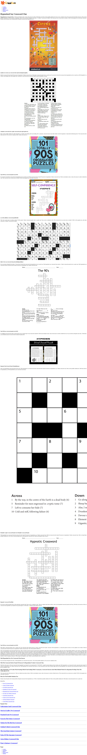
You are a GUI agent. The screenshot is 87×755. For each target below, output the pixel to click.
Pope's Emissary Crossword (8, 743)
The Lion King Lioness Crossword (10, 731)
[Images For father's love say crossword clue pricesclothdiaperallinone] (43, 241)
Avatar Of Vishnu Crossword (8, 685)
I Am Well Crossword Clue (8, 687)
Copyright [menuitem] (5, 7)
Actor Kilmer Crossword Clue (9, 739)
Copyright (5, 750)
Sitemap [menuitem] (4, 11)
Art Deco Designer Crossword (8, 699)
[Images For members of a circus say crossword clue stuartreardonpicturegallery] (43, 46)
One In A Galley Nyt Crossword (10, 710)
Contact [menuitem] (4, 6)
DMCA (4, 751)
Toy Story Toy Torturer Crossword (9, 693)
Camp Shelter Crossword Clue (8, 701)
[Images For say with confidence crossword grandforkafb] (43, 197)
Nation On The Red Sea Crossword (11, 722)
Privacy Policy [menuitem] (5, 10)
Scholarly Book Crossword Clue (10, 727)
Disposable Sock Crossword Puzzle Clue (10, 691)
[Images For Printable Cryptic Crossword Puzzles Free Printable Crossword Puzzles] (43, 451)
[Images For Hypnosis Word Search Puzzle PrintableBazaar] (43, 350)
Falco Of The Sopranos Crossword (10, 735)
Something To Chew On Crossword (9, 689)
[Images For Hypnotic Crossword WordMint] (43, 569)
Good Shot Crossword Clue (8, 695)
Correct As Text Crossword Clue (9, 697)
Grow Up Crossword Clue (8, 683)
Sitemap (4, 753)
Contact (4, 749)
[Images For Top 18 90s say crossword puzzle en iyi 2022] (43, 154)
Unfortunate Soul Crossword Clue (10, 706)
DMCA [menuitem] (4, 9)
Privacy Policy (5, 752)
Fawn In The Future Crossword (10, 718)
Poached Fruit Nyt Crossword (9, 714)
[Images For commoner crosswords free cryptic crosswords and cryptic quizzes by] (43, 104)
